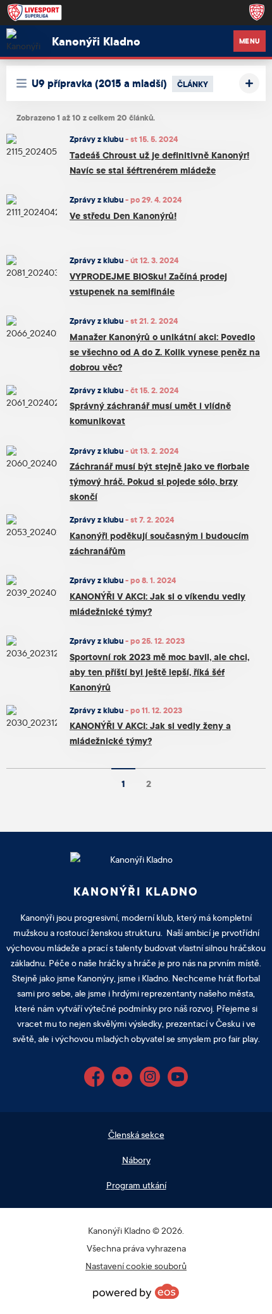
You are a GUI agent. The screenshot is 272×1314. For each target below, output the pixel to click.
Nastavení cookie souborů (136, 1265)
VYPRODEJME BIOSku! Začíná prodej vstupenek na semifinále (148, 283)
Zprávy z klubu (96, 139)
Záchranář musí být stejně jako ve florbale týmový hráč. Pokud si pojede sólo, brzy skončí (159, 481)
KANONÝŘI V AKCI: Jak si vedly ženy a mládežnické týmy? (150, 733)
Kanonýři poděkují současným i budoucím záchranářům (159, 543)
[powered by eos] (136, 1291)
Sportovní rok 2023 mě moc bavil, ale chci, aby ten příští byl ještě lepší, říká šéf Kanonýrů (159, 672)
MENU (249, 41)
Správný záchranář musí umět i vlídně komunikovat (150, 413)
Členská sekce (136, 1134)
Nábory (136, 1159)
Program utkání (136, 1185)
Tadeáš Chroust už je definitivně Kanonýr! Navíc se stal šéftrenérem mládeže (159, 162)
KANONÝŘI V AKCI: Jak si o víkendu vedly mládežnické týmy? (157, 603)
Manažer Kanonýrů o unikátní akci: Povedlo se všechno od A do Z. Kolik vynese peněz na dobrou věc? (165, 352)
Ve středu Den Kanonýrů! (123, 215)
